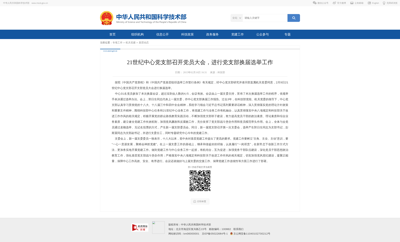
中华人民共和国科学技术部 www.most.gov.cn (25, 3)
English (375, 3)
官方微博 (341, 3)
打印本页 (201, 201)
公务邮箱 (359, 3)
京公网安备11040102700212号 (251, 233)
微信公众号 (323, 3)
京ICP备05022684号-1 (215, 233)
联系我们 (238, 229)
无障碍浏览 (392, 3)
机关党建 (131, 42)
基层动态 (144, 42)
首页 (112, 34)
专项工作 (117, 42)
